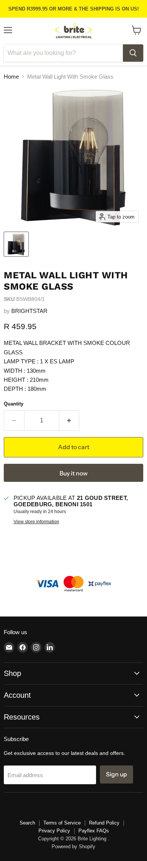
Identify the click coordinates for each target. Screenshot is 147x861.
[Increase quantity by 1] (69, 420)
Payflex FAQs (93, 831)
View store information (36, 521)
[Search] (133, 53)
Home (11, 76)
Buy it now (73, 473)
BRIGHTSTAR (29, 311)
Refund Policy (104, 823)
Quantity (13, 404)
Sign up (116, 774)
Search (27, 823)
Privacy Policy (54, 831)
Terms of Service (62, 823)
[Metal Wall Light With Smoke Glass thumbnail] (16, 244)
